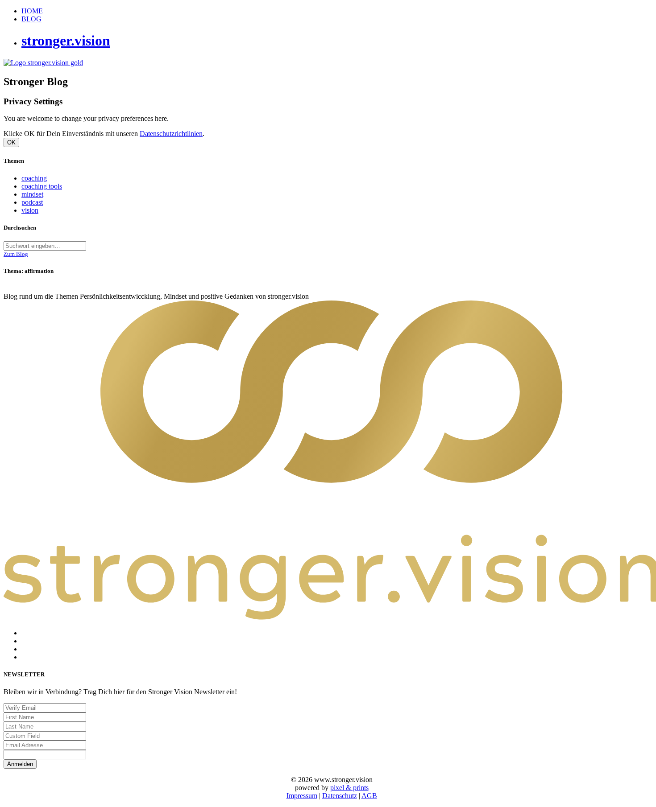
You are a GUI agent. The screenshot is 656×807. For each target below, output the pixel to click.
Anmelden (20, 764)
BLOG (31, 19)
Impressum (301, 795)
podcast (32, 202)
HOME (32, 11)
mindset (32, 194)
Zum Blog (16, 254)
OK (11, 142)
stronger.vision (65, 41)
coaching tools (41, 186)
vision (29, 210)
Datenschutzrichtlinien (171, 133)
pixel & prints (349, 787)
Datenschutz (339, 795)
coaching (34, 178)
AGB (369, 795)
